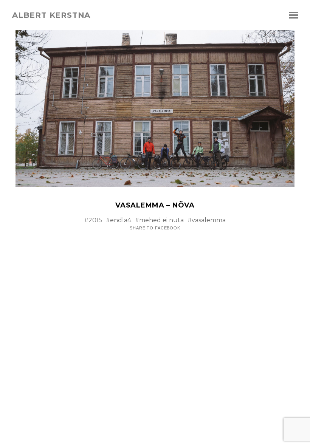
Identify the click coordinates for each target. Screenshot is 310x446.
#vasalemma (207, 220)
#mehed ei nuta (159, 220)
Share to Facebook (155, 228)
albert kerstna (51, 15)
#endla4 (118, 220)
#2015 (93, 220)
